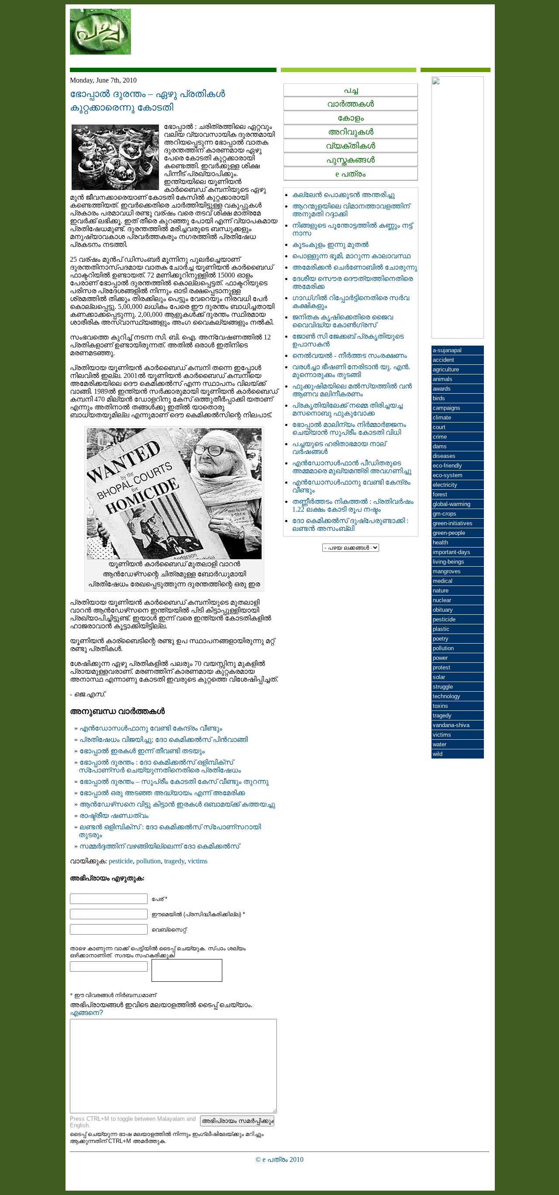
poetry (441, 638)
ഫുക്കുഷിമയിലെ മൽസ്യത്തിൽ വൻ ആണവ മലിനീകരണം (352, 390)
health (440, 542)
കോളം (351, 117)
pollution (148, 861)
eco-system (447, 475)
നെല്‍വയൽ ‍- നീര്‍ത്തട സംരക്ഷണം (349, 355)
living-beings (448, 561)
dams (440, 446)
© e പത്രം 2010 (279, 1159)
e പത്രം (350, 173)
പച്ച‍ (351, 89)
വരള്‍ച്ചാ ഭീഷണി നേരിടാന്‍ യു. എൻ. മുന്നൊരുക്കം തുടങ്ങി (351, 370)
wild (437, 754)
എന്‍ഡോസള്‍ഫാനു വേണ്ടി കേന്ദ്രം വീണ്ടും (150, 728)
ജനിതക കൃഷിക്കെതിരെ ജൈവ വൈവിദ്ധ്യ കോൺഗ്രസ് (342, 321)
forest (440, 494)
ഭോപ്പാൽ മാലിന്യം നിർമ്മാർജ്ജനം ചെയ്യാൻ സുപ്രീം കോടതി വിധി (349, 428)
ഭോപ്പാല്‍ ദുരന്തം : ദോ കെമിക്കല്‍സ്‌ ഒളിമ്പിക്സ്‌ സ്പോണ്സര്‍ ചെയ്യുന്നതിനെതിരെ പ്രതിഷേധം (160, 766)
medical (442, 581)
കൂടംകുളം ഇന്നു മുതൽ (330, 244)
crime (440, 436)
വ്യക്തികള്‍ (350, 145)
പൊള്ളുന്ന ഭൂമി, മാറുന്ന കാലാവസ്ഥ (351, 256)
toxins (440, 706)
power (440, 658)
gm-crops (444, 513)
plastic (441, 629)
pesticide (121, 861)
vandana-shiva (451, 725)
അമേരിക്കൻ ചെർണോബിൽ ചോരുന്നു (354, 267)
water (439, 744)
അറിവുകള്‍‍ (350, 131)
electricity (445, 484)
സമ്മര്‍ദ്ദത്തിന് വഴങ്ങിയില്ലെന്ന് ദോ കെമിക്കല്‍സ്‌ (159, 846)
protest (441, 667)
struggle (443, 686)
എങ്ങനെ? (86, 1012)
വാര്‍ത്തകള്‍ (350, 103)
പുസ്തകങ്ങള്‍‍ (350, 159)
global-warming (451, 504)
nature (441, 590)
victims (197, 861)
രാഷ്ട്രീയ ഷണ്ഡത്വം (113, 815)
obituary (443, 609)
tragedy (174, 861)
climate (442, 417)
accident (443, 360)
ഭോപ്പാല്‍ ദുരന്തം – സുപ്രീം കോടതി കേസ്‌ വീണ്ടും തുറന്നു (174, 781)
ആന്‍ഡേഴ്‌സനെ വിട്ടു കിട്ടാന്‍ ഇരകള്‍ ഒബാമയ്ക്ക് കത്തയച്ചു (177, 804)
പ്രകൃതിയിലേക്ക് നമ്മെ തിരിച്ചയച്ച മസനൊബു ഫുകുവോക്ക (347, 409)
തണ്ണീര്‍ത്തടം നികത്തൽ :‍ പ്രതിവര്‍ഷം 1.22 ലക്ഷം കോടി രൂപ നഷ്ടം (353, 505)
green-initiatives (453, 523)
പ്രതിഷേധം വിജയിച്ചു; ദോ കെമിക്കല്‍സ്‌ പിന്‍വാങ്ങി (163, 739)
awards (442, 388)
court (439, 427)
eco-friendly (447, 465)
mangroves (447, 571)
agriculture (446, 369)
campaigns (446, 408)
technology (446, 696)
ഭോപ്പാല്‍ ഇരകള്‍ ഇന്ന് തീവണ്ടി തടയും (142, 751)
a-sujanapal (447, 350)
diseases (444, 456)
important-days (451, 552)
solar (439, 677)
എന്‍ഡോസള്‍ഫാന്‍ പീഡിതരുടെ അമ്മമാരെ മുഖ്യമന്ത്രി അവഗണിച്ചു (351, 467)
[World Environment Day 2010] (457, 336)
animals (442, 379)
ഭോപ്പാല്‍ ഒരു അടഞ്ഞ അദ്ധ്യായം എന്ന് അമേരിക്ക (162, 793)
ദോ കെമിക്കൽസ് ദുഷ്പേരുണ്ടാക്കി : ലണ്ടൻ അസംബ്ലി (350, 524)
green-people (449, 533)
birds (439, 398)
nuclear (442, 600)
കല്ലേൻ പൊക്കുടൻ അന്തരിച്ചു (343, 194)
